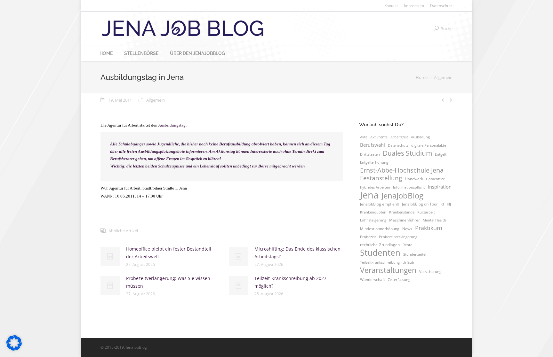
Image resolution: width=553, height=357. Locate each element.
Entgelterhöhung (374, 162)
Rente (407, 245)
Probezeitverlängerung (398, 237)
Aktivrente (379, 137)
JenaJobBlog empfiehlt (379, 204)
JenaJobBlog (402, 195)
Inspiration (440, 186)
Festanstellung (381, 178)
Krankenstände (401, 212)
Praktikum (428, 227)
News (407, 228)
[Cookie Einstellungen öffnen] (14, 349)
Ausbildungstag (172, 125)
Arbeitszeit (399, 137)
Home (422, 77)
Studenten (380, 252)
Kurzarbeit (426, 212)
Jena (369, 194)
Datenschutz (398, 145)
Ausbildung (420, 137)
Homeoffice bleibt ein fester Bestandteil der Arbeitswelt (168, 253)
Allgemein (443, 77)
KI (442, 204)
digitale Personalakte (428, 145)
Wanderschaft (372, 279)
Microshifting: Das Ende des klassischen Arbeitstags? (297, 253)
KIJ (449, 204)
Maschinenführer (404, 220)
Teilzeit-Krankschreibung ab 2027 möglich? (290, 282)
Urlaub (408, 262)
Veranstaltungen (388, 270)
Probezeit (368, 237)
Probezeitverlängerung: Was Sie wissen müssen (168, 282)
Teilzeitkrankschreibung (380, 262)
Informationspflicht (409, 187)
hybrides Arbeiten (375, 187)
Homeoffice (435, 179)
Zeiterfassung (399, 279)
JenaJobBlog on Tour (420, 204)
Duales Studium (407, 153)
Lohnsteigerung (373, 220)
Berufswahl (372, 145)
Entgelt (440, 154)
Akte (363, 137)
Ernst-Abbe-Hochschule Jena (402, 170)
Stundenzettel (414, 254)
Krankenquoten (373, 212)
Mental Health (434, 220)
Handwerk (414, 179)
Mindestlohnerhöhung (379, 228)
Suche (447, 28)
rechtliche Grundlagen (380, 244)
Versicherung (430, 271)
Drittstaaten (370, 154)
